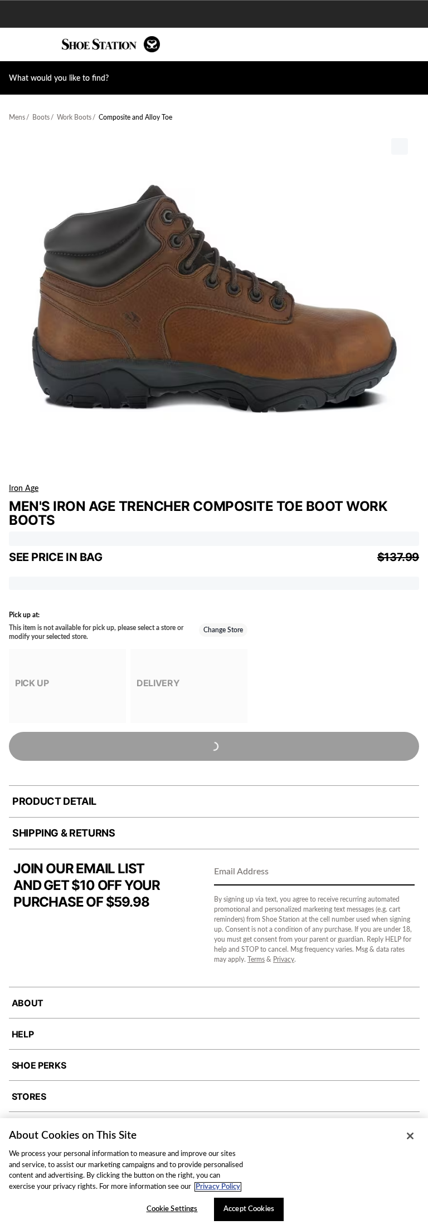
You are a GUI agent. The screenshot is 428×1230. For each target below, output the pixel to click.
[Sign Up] (402, 872)
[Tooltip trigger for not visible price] (107, 554)
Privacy (283, 959)
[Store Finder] (43, 44)
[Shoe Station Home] (111, 44)
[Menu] (16, 44)
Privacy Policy (218, 1186)
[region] (214, 1174)
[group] (67, 686)
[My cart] (413, 44)
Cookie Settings (172, 1209)
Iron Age (23, 489)
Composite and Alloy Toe (135, 117)
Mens (17, 117)
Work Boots (74, 117)
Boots (41, 117)
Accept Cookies (248, 1209)
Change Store (223, 630)
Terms (256, 959)
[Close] (410, 1136)
